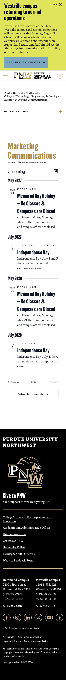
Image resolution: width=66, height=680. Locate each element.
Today (33, 381)
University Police (14, 547)
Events (11, 162)
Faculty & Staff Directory (19, 554)
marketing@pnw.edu (13, 656)
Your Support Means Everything (24, 502)
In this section (16, 111)
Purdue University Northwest (30, 442)
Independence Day (33, 252)
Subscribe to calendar (31, 394)
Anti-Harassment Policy (36, 641)
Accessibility (9, 636)
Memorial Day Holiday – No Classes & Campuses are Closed (36, 203)
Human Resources (14, 534)
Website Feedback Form (18, 561)
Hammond (14, 606)
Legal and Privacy (12, 641)
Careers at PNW (13, 541)
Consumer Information (30, 636)
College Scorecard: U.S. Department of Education (27, 519)
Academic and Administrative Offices (26, 528)
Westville (48, 606)
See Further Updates (23, 62)
